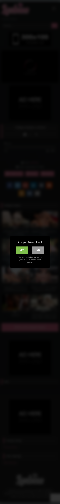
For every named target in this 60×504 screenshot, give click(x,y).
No (38, 250)
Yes (22, 250)
